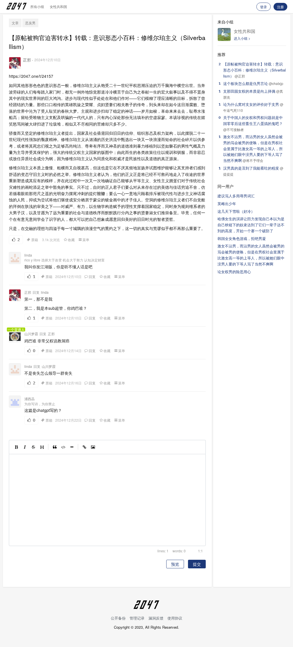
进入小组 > (242, 38)
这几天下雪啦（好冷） (236, 211)
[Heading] (42, 447)
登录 (263, 6)
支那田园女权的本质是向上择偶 (249, 91)
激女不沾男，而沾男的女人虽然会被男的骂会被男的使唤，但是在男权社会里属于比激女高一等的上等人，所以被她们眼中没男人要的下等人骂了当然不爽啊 (253, 148)
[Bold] (16, 447)
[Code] (63, 447)
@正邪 (240, 76)
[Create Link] (84, 447)
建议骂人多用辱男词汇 (236, 196)
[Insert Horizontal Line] (72, 447)
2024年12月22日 (68, 420)
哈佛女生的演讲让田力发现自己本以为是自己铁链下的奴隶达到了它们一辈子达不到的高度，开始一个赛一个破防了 (250, 224)
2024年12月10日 (47, 59)
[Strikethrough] (33, 447)
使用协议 (174, 618)
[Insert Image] (93, 447)
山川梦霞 (31, 334)
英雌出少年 (226, 203)
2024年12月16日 (68, 383)
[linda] (15, 258)
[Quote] (54, 447)
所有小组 (37, 6)
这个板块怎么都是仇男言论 (245, 83)
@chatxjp (276, 83)
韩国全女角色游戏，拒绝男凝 (241, 238)
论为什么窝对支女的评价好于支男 (251, 104)
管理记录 (137, 618)
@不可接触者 (233, 129)
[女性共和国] (224, 34)
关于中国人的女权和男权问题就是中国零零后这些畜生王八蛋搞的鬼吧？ (253, 120)
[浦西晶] (15, 402)
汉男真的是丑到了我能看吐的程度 (251, 168)
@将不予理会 (253, 160)
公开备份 (118, 618)
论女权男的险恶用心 (234, 271)
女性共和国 (58, 6)
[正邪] (15, 63)
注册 (280, 6)
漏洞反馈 (156, 618)
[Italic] (25, 447)
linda (28, 255)
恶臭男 (30, 22)
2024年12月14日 (68, 350)
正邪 (27, 60)
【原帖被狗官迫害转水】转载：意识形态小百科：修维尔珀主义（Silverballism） (254, 70)
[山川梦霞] (15, 337)
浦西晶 (29, 398)
